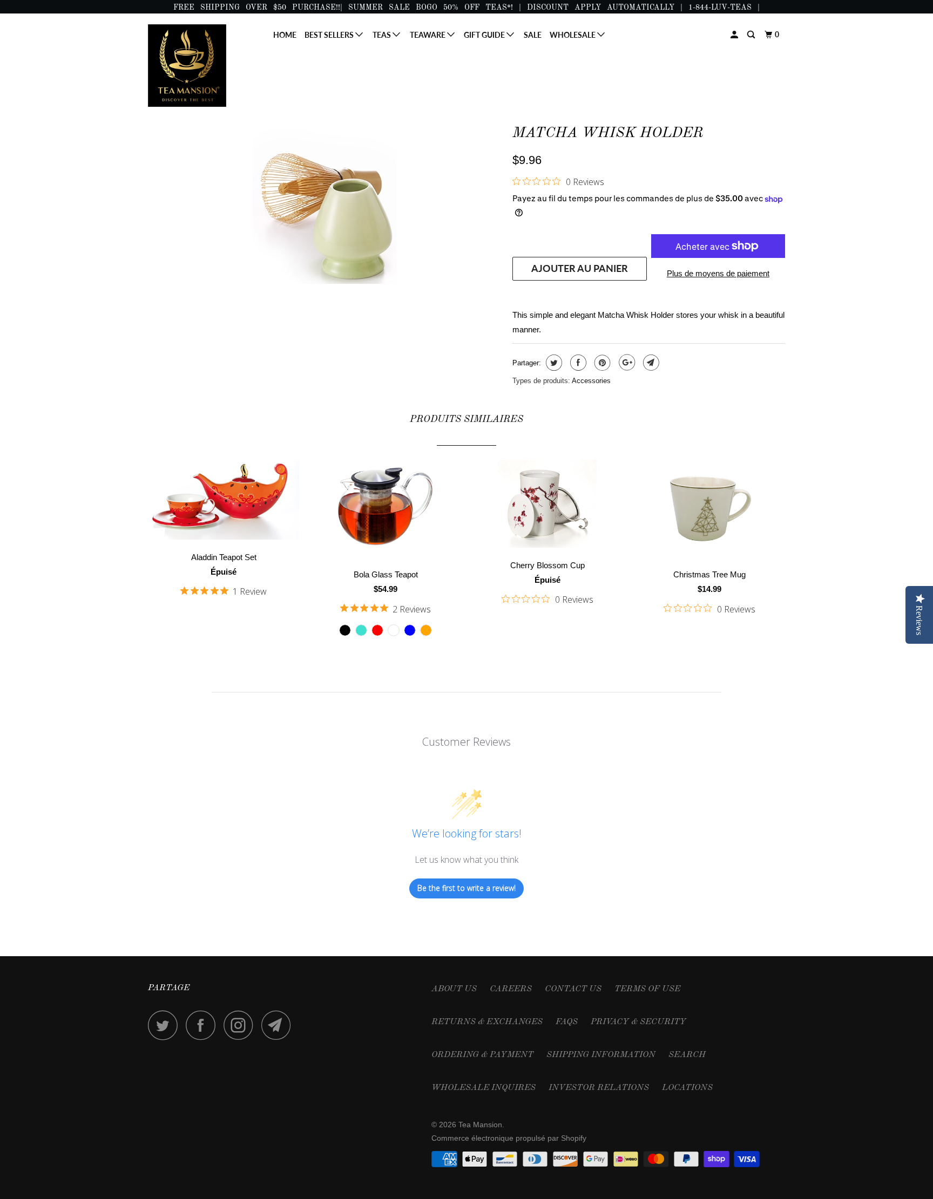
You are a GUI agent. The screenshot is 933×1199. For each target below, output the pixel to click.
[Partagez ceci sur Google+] (625, 363)
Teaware (428, 34)
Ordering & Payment (482, 1055)
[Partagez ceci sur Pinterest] (601, 363)
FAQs (567, 1022)
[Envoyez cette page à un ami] (649, 363)
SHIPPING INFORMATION (600, 1055)
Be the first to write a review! (466, 888)
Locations (687, 1088)
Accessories (591, 381)
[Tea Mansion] (203, 65)
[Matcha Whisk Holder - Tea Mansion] (325, 201)
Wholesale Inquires (483, 1088)
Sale (533, 34)
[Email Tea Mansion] (279, 1025)
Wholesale (573, 34)
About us (454, 989)
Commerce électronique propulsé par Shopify (508, 1138)
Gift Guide (485, 34)
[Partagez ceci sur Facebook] (576, 363)
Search (687, 1055)
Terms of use (647, 989)
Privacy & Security (638, 1022)
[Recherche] (752, 34)
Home (284, 34)
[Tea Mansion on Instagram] (241, 1025)
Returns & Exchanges (487, 1022)
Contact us (573, 989)
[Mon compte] (735, 34)
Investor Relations (599, 1088)
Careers (511, 989)
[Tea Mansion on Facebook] (203, 1025)
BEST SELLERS (330, 34)
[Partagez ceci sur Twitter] (552, 363)
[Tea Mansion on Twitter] (166, 1025)
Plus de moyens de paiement (718, 273)
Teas (383, 34)
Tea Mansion (480, 1124)
